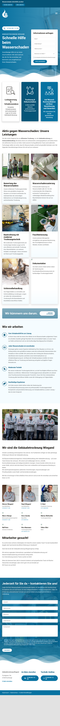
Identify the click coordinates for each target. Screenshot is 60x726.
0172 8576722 (24, 519)
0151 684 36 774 (25, 531)
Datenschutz (14, 692)
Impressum (5, 692)
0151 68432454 (44, 508)
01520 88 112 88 (13, 28)
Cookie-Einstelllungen (25, 692)
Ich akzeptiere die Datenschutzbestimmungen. (45, 57)
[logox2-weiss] (5, 9)
